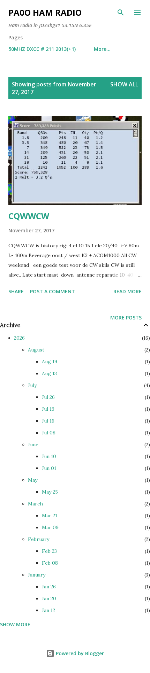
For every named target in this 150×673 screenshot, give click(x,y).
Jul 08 (48, 433)
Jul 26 (48, 397)
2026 (19, 338)
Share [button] (16, 291)
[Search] (121, 12)
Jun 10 (49, 456)
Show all (124, 84)
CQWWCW (28, 216)
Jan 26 (49, 586)
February (38, 539)
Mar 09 (50, 527)
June (33, 444)
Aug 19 (49, 361)
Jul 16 (48, 421)
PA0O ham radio (45, 12)
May (32, 480)
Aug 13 (49, 373)
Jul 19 (48, 409)
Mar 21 (49, 515)
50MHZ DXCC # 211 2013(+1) (42, 49)
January (36, 575)
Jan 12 (48, 610)
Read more (127, 291)
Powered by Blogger (79, 653)
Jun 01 (49, 468)
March (35, 504)
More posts (126, 317)
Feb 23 (49, 551)
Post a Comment (52, 291)
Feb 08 (50, 563)
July (32, 385)
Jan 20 (49, 598)
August (36, 350)
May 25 (50, 492)
